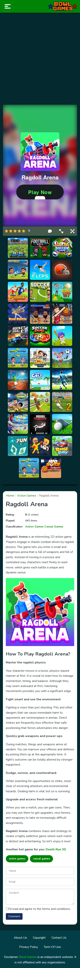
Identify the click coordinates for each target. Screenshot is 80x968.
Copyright (39, 938)
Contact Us (58, 938)
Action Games (26, 495)
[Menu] (7, 6)
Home (10, 495)
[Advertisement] (40, 58)
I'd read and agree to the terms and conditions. (39, 909)
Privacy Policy (28, 947)
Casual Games (53, 526)
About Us (20, 938)
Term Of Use (52, 947)
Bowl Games (28, 957)
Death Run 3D (56, 849)
